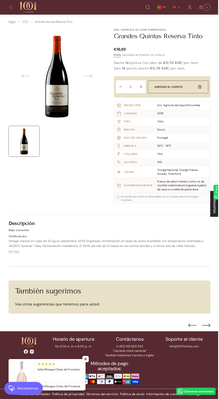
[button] (11, 7)
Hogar (12, 21)
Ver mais (14, 255)
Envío (117, 55)
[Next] (203, 329)
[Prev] (189, 329)
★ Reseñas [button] (211, 203)
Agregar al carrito (167, 87)
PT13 (25, 21)
